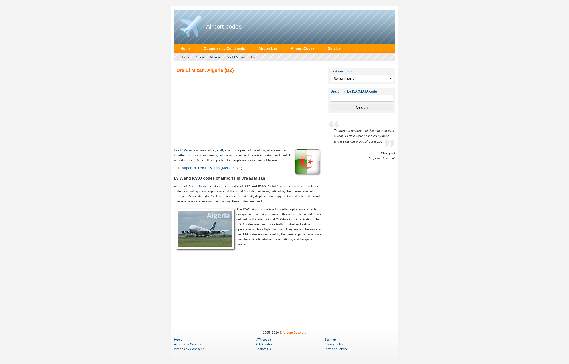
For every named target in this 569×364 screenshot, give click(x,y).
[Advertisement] (248, 110)
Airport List (267, 48)
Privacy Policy (334, 344)
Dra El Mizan (235, 57)
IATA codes (263, 339)
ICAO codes (263, 344)
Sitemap (330, 339)
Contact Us (263, 349)
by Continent (189, 349)
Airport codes (224, 26)
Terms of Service (336, 349)
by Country (187, 344)
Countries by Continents (224, 48)
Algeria (215, 57)
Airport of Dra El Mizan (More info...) (212, 168)
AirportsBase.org (294, 332)
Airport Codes (303, 48)
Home (185, 48)
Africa (199, 57)
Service (334, 48)
